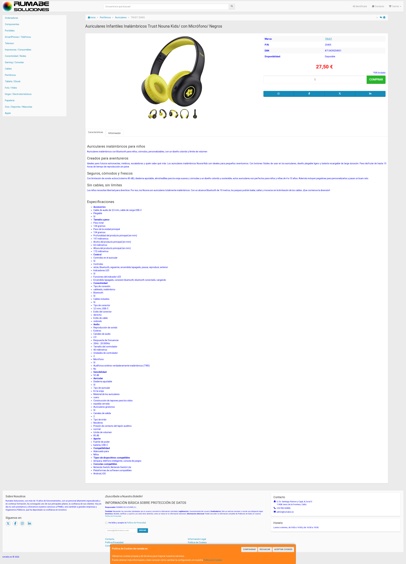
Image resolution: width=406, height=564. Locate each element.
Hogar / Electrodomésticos (18, 94)
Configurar (249, 549)
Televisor (9, 43)
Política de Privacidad (113, 516)
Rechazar (265, 549)
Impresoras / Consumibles (18, 49)
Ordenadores (11, 18)
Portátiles (10, 30)
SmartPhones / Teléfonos (18, 37)
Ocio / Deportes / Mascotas (18, 107)
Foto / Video (11, 87)
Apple (8, 113)
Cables (8, 68)
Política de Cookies (212, 560)
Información (114, 133)
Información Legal (197, 539)
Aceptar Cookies (283, 549)
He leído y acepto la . (127, 522)
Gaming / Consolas (14, 62)
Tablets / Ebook (12, 81)
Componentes (12, 24)
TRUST (328, 39)
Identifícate (361, 6)
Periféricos (10, 75)
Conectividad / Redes (15, 56)
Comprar (376, 79)
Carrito (395, 6)
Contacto (379, 6)
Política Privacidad (114, 542)
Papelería (9, 100)
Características (95, 132)
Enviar (142, 530)
